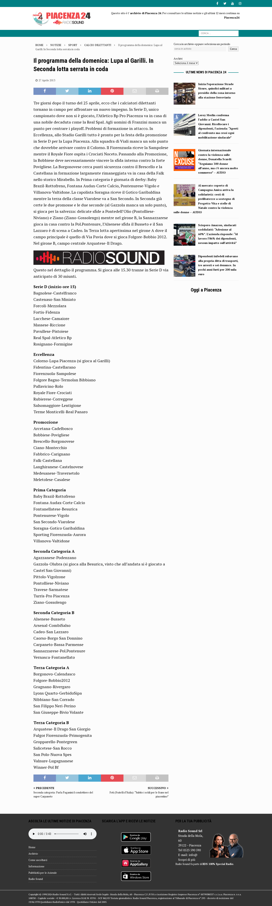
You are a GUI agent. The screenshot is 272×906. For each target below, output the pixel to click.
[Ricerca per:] (219, 33)
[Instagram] (240, 3)
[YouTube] (232, 3)
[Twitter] (224, 3)
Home (31, 847)
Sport (72, 45)
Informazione (36, 866)
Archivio (33, 853)
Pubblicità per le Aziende (42, 873)
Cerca (233, 48)
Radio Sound (35, 879)
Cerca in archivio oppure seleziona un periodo (202, 44)
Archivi (178, 58)
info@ (193, 855)
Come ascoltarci (37, 860)
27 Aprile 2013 (47, 80)
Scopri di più (186, 860)
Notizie (55, 45)
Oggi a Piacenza (206, 290)
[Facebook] (217, 3)
